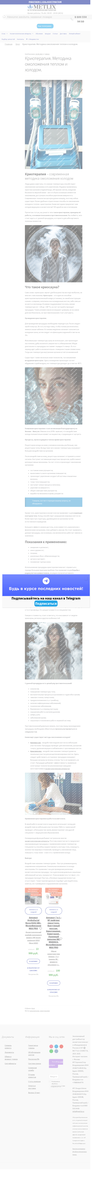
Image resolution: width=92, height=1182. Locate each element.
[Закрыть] (86, 578)
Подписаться (46, 603)
